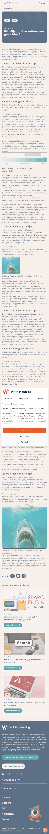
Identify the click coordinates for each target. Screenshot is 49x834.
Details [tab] (40, 398)
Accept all (24, 430)
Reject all (24, 442)
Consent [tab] (8, 398)
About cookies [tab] (24, 398)
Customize (24, 436)
